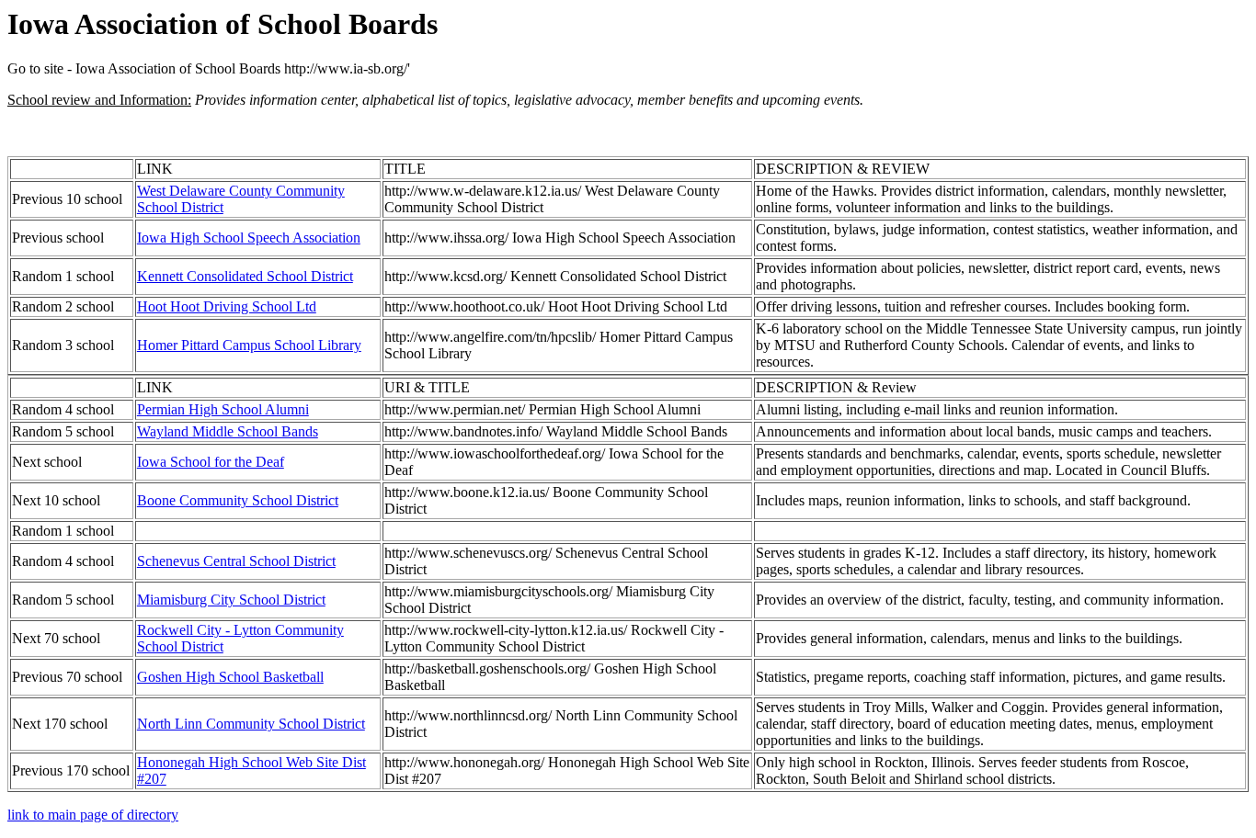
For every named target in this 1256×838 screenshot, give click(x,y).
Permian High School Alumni (223, 409)
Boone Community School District (237, 500)
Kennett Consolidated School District (245, 276)
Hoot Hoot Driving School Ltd (226, 306)
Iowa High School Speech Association (248, 237)
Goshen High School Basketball (230, 677)
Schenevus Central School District (236, 561)
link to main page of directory (92, 814)
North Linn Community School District (251, 723)
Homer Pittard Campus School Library (249, 345)
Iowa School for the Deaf (210, 462)
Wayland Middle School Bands (227, 431)
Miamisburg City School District (231, 599)
